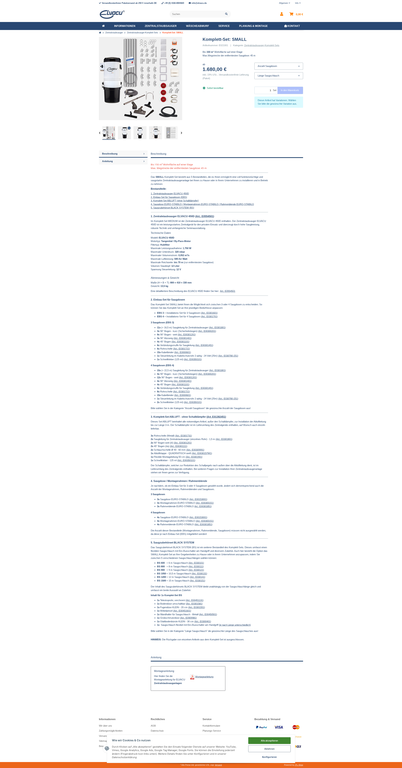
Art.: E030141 (197, 577)
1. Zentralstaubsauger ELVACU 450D (170, 193)
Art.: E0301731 (183, 435)
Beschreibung (109, 153)
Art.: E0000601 (182, 352)
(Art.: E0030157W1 (201, 453)
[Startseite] (100, 32)
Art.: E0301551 (196, 607)
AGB (153, 725)
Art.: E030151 (197, 580)
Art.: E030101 (196, 563)
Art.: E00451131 (194, 600)
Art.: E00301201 (186, 334)
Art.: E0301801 (217, 327)
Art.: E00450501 (208, 614)
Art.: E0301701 (209, 316)
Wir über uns (105, 725)
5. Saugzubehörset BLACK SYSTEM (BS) (172, 207)
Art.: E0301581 (194, 603)
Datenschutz (157, 730)
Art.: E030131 (199, 573)
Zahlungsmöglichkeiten (110, 730)
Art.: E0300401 (202, 621)
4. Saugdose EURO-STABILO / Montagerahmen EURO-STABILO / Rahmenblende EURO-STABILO (202, 204)
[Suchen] (226, 14)
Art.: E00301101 (180, 341)
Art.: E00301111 (179, 446)
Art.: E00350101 (193, 359)
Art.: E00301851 (202, 506)
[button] (285, 3)
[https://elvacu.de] (103, 26)
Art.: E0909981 (188, 617)
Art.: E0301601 (209, 313)
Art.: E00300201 (207, 331)
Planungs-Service (212, 730)
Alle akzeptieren (269, 740)
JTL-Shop (299, 765)
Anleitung (107, 161)
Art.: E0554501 (204, 216)
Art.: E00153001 (198, 499)
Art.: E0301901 (194, 457)
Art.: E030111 (196, 566)
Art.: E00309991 (195, 449)
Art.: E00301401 (182, 338)
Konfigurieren (269, 757)
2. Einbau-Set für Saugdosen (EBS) (169, 197)
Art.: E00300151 (204, 503)
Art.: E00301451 (204, 345)
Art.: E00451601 (182, 610)
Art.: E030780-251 (228, 355)
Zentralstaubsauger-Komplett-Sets (261, 45)
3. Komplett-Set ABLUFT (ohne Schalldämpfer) (175, 200)
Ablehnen (269, 748)
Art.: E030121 (196, 570)
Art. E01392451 (216, 416)
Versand (218, 765)
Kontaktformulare (211, 725)
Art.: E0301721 (181, 348)
